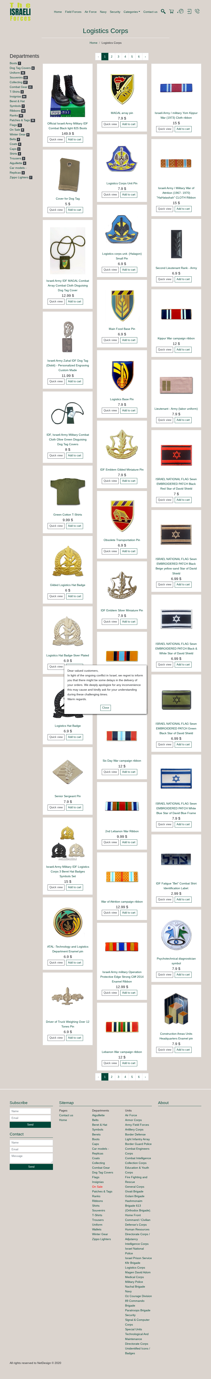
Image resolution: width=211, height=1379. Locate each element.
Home (58, 11)
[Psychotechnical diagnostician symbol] (176, 934)
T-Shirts (15, 91)
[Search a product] (163, 11)
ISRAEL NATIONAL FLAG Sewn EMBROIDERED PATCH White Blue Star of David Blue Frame (176, 808)
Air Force (91, 11)
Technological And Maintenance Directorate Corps (137, 1338)
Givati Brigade (134, 1191)
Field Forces (73, 11)
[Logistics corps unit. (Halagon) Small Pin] (121, 229)
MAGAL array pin (122, 113)
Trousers (15, 158)
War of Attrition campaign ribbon (122, 901)
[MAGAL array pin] (121, 88)
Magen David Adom (138, 1272)
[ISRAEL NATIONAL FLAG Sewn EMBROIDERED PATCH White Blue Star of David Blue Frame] (176, 779)
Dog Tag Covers (20, 68)
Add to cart (74, 139)
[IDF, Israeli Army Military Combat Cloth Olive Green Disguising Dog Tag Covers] (67, 413)
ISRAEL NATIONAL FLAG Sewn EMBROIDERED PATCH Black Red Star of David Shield (176, 483)
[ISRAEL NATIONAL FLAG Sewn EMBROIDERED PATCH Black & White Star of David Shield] (176, 619)
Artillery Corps (134, 1129)
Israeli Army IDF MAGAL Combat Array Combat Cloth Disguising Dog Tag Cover (67, 285)
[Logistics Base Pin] (121, 374)
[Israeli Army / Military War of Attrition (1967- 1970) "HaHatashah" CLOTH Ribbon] (176, 163)
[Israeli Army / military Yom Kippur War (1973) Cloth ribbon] (176, 88)
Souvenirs (16, 77)
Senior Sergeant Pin (68, 796)
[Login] (189, 11)
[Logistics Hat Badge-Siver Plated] (67, 631)
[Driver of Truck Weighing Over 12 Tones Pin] (67, 997)
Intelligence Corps (137, 1243)
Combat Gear (18, 87)
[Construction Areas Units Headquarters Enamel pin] (176, 1009)
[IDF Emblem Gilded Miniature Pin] (121, 445)
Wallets (96, 1229)
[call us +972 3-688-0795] (197, 11)
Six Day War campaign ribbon (122, 760)
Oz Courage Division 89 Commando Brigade (138, 1300)
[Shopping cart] (171, 11)
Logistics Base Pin (122, 399)
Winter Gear (18, 134)
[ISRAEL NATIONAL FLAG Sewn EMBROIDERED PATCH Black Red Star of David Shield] (176, 454)
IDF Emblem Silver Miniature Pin (122, 610)
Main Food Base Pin (122, 328)
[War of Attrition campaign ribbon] (121, 877)
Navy (103, 11)
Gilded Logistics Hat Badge (67, 585)
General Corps (134, 1186)
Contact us (150, 11)
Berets (96, 1134)
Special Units (133, 1329)
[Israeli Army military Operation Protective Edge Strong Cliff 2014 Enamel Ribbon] (121, 947)
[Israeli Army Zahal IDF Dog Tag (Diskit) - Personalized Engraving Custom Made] (67, 336)
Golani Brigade (134, 1196)
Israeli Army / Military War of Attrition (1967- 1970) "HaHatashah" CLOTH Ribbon (176, 192)
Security (115, 11)
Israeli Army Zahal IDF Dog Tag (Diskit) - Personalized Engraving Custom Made (67, 365)
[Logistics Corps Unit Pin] (121, 159)
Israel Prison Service (138, 1258)
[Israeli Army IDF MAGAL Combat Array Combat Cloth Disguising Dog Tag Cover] (67, 250)
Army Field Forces (137, 1124)
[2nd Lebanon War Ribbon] (121, 806)
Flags (13, 125)
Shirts (13, 153)
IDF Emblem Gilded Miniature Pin (122, 469)
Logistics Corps (135, 1267)
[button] (132, 12)
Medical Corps (134, 1277)
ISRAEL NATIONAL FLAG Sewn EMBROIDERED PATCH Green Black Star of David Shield (176, 728)
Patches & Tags (20, 120)
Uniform (15, 72)
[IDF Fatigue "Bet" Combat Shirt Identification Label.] (176, 859)
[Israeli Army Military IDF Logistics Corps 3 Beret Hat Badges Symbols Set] (67, 842)
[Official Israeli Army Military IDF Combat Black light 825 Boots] (67, 93)
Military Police (134, 1281)
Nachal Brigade (135, 1286)
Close (105, 707)
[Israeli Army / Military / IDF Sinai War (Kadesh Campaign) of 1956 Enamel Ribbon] (121, 656)
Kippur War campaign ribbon (176, 338)
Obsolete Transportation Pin (122, 540)
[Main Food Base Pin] (121, 304)
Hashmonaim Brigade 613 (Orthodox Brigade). (138, 1205)
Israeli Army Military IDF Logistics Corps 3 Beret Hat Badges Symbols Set (67, 871)
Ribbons (15, 110)
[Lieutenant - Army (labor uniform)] (176, 384)
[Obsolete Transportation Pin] (121, 515)
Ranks (14, 115)
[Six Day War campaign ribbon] (121, 736)
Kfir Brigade (132, 1262)
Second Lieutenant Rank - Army (176, 268)
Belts (13, 139)
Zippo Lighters (19, 177)
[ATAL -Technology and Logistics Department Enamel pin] (67, 922)
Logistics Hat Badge (68, 725)
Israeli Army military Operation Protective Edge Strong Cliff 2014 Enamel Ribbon (122, 976)
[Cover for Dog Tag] (67, 174)
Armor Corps (133, 1120)
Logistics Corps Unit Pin (122, 183)
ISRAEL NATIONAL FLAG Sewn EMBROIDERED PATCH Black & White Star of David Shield (176, 648)
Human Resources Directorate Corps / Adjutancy (137, 1234)
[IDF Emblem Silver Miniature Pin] (121, 586)
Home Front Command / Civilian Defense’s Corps (137, 1219)
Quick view (56, 139)
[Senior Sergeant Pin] (67, 772)
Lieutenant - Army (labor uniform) (176, 408)
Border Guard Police (138, 1144)
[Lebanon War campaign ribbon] (121, 1027)
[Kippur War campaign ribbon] (176, 314)
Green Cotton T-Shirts (67, 514)
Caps (13, 148)
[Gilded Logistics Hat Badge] (67, 560)
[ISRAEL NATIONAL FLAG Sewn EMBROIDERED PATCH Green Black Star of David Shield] (176, 699)
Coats (13, 144)
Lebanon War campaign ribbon (122, 1051)
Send (30, 1124)
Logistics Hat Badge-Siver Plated (67, 655)
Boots (13, 63)
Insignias (15, 96)
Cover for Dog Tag (68, 198)
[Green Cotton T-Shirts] (67, 490)
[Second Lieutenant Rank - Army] (176, 243)
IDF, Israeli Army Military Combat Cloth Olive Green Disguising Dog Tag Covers (68, 439)
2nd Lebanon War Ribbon (122, 831)
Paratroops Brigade (137, 1310)
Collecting (16, 82)
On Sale (15, 129)
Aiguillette (16, 163)
